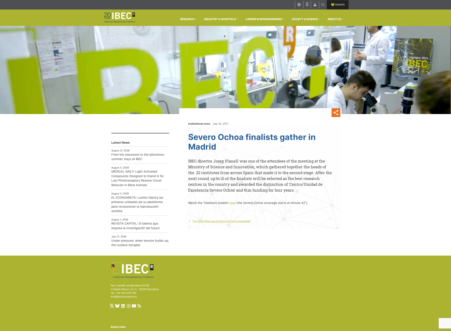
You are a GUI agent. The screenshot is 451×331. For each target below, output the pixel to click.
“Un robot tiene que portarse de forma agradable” (221, 221)
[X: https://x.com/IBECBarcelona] (112, 306)
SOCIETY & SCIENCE (305, 19)
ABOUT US (334, 19)
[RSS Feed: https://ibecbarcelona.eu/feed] (139, 306)
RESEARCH (187, 19)
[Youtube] (134, 306)
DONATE (340, 4)
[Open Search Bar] (323, 5)
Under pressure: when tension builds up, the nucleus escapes (140, 243)
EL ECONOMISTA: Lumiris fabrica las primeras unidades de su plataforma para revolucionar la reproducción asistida (137, 204)
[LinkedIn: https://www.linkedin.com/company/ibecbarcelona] (123, 306)
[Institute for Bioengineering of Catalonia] (119, 17)
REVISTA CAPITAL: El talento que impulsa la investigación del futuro (135, 226)
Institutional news (199, 123)
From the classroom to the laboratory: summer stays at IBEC (138, 157)
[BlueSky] (117, 306)
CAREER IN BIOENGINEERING (264, 19)
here (232, 203)
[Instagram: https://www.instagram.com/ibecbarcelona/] (128, 306)
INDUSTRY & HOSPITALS (220, 19)
